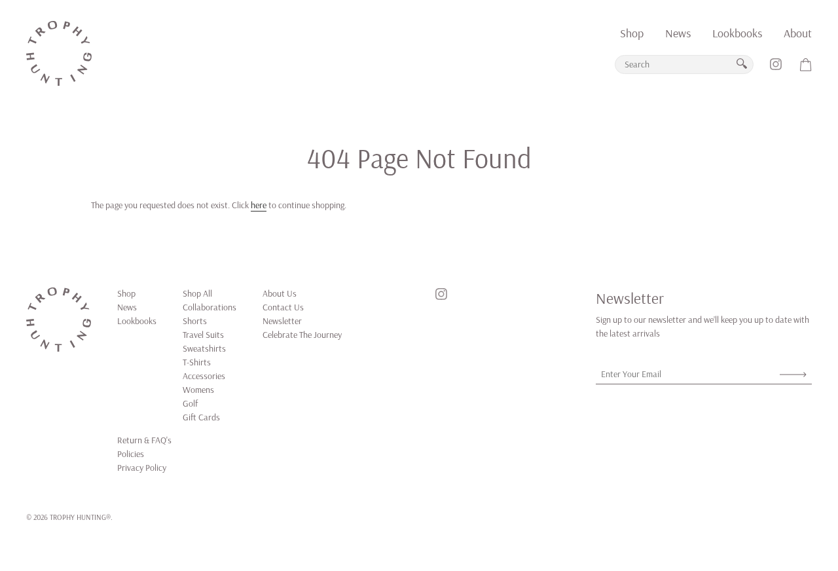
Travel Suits (203, 335)
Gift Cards (201, 417)
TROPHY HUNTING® (80, 517)
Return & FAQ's (144, 440)
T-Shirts (197, 362)
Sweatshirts (204, 348)
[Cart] (806, 69)
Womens (198, 390)
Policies (130, 454)
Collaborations (209, 307)
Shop (632, 33)
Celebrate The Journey (302, 335)
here (258, 205)
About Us (280, 293)
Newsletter (282, 321)
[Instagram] (776, 69)
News (678, 33)
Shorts (195, 321)
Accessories (204, 376)
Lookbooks (737, 33)
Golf (190, 403)
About (798, 33)
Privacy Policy (141, 467)
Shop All (197, 293)
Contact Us (283, 307)
